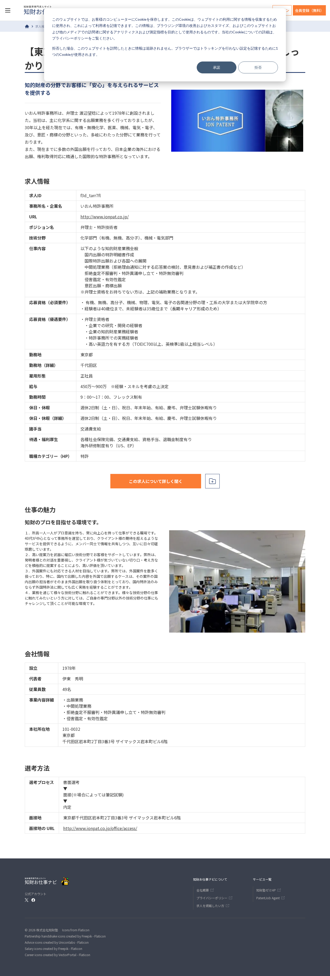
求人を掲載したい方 (210, 905)
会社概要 (202, 890)
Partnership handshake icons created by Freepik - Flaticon (65, 936)
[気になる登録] (212, 481)
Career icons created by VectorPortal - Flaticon (57, 954)
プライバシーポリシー (70, 38)
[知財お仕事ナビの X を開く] (26, 900)
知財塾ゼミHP (266, 890)
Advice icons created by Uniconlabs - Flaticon (57, 942)
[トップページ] (27, 26)
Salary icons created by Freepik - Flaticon (53, 948)
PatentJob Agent (268, 898)
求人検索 (41, 26)
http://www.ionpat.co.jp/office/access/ (100, 828)
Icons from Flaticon (75, 930)
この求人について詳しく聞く (156, 481)
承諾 (216, 67)
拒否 (258, 67)
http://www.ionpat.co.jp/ (104, 216)
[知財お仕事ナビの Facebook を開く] (33, 900)
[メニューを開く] (7, 10)
